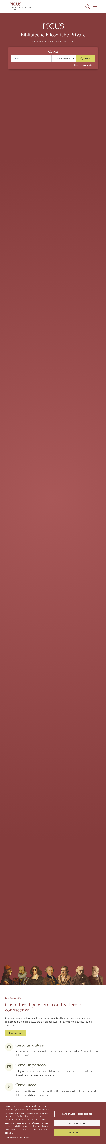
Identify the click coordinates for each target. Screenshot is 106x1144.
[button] (87, 6)
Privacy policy (10, 1137)
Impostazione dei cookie (77, 1113)
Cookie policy (24, 1137)
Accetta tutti (77, 1132)
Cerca (87, 58)
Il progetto (15, 1032)
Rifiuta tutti (77, 1123)
